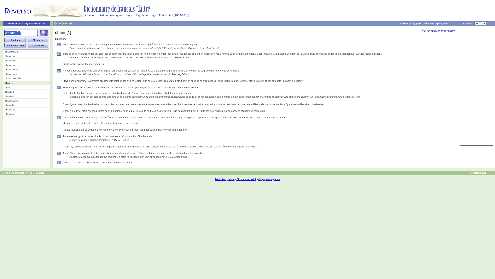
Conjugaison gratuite (269, 179)
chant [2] (9, 87)
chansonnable (11, 52)
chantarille (10, 105)
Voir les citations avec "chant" (438, 31)
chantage (9, 96)
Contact (40, 173)
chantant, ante (11, 101)
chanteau (9, 114)
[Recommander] (70, 23)
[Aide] (55, 23)
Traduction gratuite (225, 179)
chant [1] (9, 83)
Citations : (469, 23)
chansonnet (10, 65)
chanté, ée (10, 109)
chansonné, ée (12, 56)
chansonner (10, 60)
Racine (178, 57)
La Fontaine (174, 74)
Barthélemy (170, 48)
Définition (429, 23)
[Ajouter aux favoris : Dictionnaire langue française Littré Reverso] (60, 23)
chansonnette (11, 69)
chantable (9, 92)
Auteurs (404, 23)
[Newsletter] (65, 23)
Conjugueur (416, 23)
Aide (31, 173)
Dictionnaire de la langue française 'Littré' (26, 23)
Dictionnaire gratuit (246, 179)
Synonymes (442, 23)
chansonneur (11, 74)
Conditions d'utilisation (15, 173)
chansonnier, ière (13, 78)
